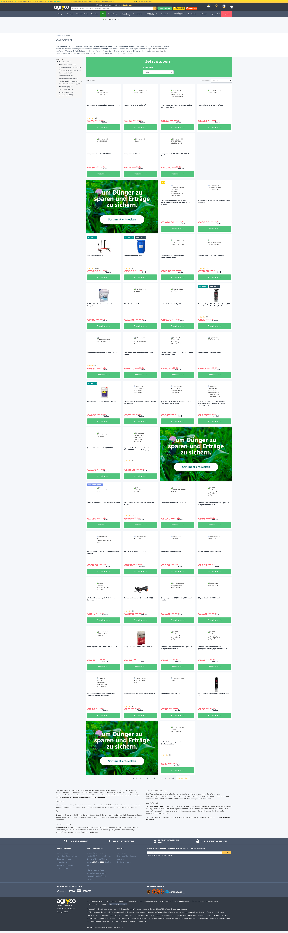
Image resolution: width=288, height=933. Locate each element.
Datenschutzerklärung (127, 901)
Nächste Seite (182, 778)
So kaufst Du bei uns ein (96, 873)
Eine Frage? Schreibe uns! (126, 856)
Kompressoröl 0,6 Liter (132, 154)
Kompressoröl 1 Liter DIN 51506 (99, 154)
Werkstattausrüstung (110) (70, 84)
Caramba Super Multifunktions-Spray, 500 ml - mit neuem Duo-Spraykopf (214, 305)
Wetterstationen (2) (66, 92)
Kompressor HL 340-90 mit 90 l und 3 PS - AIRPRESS (214, 201)
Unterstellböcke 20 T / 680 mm (173, 304)
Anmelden (226, 853)
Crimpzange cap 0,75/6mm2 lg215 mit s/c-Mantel (177, 599)
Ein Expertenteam (123, 862)
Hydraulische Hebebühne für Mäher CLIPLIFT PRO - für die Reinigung (138, 449)
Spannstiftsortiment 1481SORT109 (100, 448)
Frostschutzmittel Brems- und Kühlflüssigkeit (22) (70, 70)
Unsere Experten (93, 853)
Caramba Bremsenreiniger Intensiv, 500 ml (213, 694)
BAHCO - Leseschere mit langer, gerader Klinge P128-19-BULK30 (213, 504)
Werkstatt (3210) (64, 62)
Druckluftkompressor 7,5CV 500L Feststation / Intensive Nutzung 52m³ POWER (175, 202)
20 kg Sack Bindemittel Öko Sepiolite (138, 646)
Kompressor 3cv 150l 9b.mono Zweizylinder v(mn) (172, 256)
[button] (209, 7)
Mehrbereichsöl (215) (68, 64)
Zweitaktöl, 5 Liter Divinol (171, 551)
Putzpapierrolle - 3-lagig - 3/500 (136, 105)
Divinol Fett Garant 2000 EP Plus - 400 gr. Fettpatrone (140, 402)
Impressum (111, 901)
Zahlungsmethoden (64, 859)
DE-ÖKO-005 (118, 927)
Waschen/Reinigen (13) (69, 78)
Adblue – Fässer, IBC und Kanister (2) (70, 67)
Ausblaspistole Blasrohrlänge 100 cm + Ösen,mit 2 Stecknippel (176, 402)
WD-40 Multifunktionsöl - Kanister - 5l (101, 401)
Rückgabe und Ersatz (65, 865)
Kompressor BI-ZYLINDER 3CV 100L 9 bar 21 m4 (176, 155)
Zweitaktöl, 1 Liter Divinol (170, 693)
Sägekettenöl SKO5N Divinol (209, 598)
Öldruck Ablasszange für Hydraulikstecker (103, 503)
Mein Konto (121, 853)
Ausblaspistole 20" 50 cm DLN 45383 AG (102, 646)
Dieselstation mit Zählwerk (134, 304)
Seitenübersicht (93, 904)
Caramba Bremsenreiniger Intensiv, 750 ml (103, 105)
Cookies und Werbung (180, 901)
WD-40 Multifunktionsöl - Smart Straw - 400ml (139, 504)
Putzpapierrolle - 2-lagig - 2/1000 (210, 105)
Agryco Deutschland (117, 904)
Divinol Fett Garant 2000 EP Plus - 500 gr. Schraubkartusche (177, 353)
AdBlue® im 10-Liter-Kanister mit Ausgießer (99, 305)
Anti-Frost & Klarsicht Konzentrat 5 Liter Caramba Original (176, 106)
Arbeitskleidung (158, 48)
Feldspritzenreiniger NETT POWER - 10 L (102, 352)
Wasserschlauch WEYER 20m (209, 551)
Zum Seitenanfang (282, 923)
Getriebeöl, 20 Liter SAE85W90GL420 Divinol (138, 353)
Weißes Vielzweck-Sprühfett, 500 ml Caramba (101, 599)
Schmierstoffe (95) (66, 73)
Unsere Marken (62, 868)
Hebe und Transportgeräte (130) (71, 81)
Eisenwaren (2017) (66, 95)
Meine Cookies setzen (95, 901)
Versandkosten (62, 862)
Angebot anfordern (164, 8)
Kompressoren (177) (66, 75)
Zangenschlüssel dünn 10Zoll (135, 551)
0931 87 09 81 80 (104, 5)
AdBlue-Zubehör (163, 51)
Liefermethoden (63, 853)
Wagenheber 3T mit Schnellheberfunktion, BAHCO (103, 552)
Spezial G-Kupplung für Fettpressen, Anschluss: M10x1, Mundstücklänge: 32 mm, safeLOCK (212, 403)
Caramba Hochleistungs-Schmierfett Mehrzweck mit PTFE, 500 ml (101, 694)
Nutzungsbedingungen (148, 901)
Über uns (120, 859)
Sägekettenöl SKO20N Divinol (209, 352)
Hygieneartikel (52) (66, 89)
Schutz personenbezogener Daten (205, 901)
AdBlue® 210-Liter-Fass (133, 255)
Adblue (58, 805)
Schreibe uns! (127, 5)
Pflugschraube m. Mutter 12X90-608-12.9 (139, 693)
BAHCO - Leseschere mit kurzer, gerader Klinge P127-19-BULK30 (176, 648)
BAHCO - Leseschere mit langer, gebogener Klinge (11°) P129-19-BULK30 (212, 648)
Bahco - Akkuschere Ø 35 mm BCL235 (138, 598)
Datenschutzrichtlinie (137, 921)
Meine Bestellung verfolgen (67, 856)
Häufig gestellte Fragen (96, 870)
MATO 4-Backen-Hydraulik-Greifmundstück (171, 743)
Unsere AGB (164, 901)
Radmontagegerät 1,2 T (96, 255)
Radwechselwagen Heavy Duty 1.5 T (211, 255)
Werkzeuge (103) (66, 87)
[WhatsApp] (96, 5)
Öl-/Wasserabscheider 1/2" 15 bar (173, 503)
